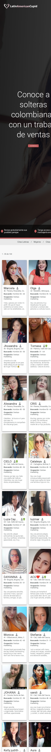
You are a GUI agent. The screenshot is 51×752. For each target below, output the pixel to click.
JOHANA (10, 692)
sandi (34, 692)
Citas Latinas (23, 242)
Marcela (9, 288)
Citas (48, 242)
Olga (33, 288)
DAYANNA (11, 577)
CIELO (8, 461)
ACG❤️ (35, 577)
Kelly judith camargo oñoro (12, 750)
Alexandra (10, 403)
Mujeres (37, 242)
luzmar (34, 519)
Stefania (35, 634)
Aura (33, 750)
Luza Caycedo (11, 519)
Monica (9, 634)
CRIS (33, 403)
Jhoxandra (10, 346)
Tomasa (35, 346)
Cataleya (36, 461)
